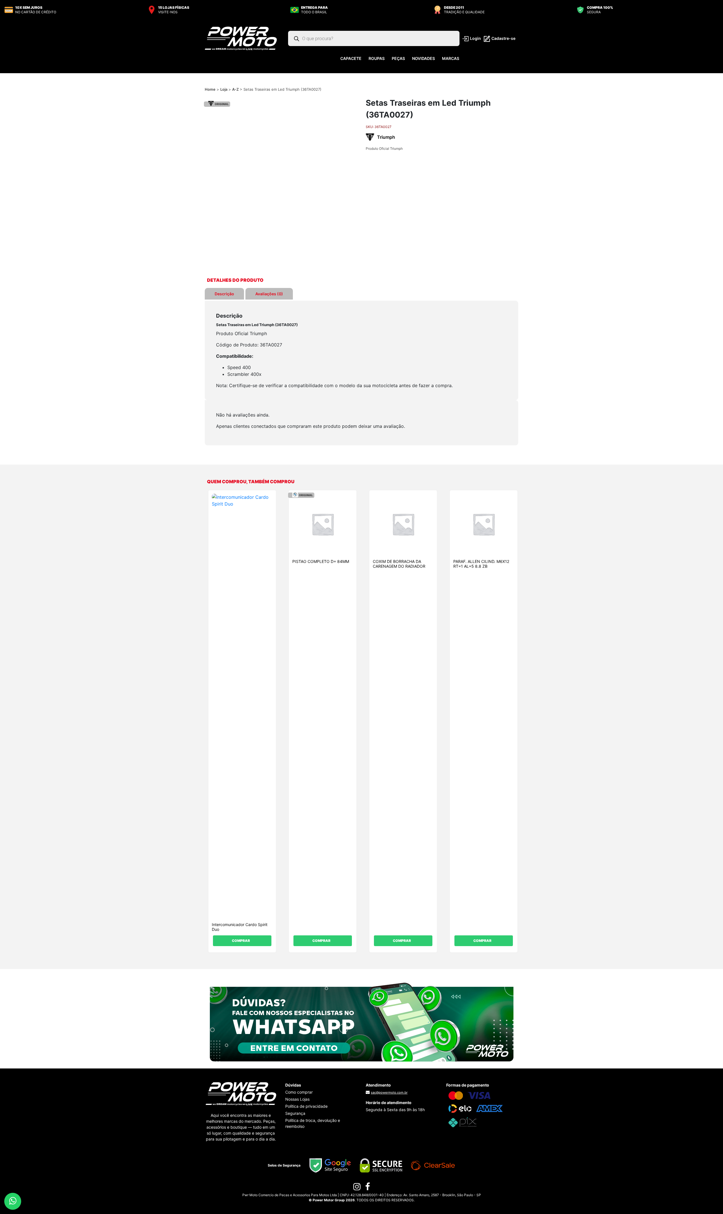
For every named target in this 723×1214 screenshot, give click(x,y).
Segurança (295, 1113)
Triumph (386, 137)
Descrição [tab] (224, 293)
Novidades (423, 58)
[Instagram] (357, 1188)
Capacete (351, 58)
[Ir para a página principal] (241, 38)
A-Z (235, 89)
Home (210, 89)
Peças (398, 58)
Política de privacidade (306, 1106)
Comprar (241, 940)
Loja (223, 89)
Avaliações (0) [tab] (269, 293)
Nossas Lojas (297, 1099)
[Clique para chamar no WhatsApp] (361, 1021)
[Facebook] (367, 1188)
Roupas (377, 58)
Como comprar (299, 1092)
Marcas (450, 58)
